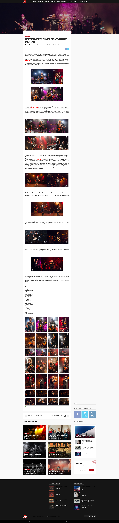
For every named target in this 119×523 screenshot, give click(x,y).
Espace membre (83, 1)
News (34, 1)
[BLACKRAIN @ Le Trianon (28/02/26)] (34, 450)
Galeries (70, 1)
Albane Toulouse (29, 438)
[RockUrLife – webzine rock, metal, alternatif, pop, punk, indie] (25, 516)
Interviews (53, 1)
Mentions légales (40, 516)
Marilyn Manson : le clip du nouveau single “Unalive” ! (87, 441)
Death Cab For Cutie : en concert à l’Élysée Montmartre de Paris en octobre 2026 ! (58, 435)
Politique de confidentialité (50, 516)
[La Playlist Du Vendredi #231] (51, 507)
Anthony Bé (53, 438)
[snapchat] (92, 516)
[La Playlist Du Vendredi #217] (51, 488)
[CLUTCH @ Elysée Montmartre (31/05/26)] (34, 432)
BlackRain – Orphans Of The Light (58, 454)
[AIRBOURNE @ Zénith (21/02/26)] (59, 467)
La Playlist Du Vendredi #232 (61, 499)
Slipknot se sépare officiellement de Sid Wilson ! (84, 436)
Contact (58, 516)
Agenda (75, 1)
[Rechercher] (95, 1)
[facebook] (85, 516)
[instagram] (90, 516)
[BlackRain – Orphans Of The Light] (59, 450)
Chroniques (40, 1)
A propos (29, 516)
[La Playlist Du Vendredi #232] (51, 501)
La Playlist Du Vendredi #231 (61, 505)
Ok (92, 521)
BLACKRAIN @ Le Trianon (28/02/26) (33, 454)
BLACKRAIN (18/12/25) (29, 471)
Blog (58, 1)
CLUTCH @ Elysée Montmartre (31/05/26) (32, 436)
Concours (63, 1)
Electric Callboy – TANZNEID (87, 452)
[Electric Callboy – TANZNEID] (78, 454)
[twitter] (87, 516)
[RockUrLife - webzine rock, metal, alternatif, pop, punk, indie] (24, 1)
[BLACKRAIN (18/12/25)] (34, 467)
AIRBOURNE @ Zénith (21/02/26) (57, 471)
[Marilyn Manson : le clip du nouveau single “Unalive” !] (78, 442)
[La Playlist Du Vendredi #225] (51, 494)
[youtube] (95, 516)
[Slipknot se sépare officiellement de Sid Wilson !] (85, 432)
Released (36, 61)
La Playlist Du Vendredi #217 (61, 486)
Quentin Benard (53, 473)
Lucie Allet (28, 473)
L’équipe (34, 516)
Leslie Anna (29, 44)
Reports (47, 1)
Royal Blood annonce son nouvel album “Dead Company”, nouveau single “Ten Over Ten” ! (88, 447)
